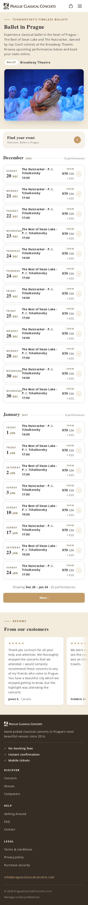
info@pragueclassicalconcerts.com (29, 877)
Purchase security (17, 865)
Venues (9, 786)
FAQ (7, 822)
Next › (44, 598)
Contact (9, 829)
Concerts (10, 778)
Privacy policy (14, 857)
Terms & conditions (18, 849)
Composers (12, 794)
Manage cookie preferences (22, 897)
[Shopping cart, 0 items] (70, 6)
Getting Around (15, 814)
